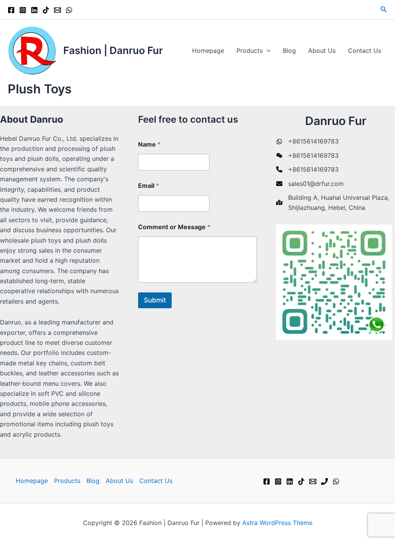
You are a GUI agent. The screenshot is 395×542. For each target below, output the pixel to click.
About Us (322, 50)
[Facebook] (11, 10)
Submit (155, 300)
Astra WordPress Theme (277, 523)
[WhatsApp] (69, 10)
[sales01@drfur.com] (310, 184)
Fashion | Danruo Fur (113, 50)
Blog (289, 50)
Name (149, 144)
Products (249, 50)
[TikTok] (45, 10)
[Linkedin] (34, 10)
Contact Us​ (364, 50)
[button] (383, 9)
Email (148, 185)
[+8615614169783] (307, 141)
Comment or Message (174, 227)
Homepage (208, 50)
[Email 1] (57, 10)
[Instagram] (22, 10)
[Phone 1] (324, 481)
